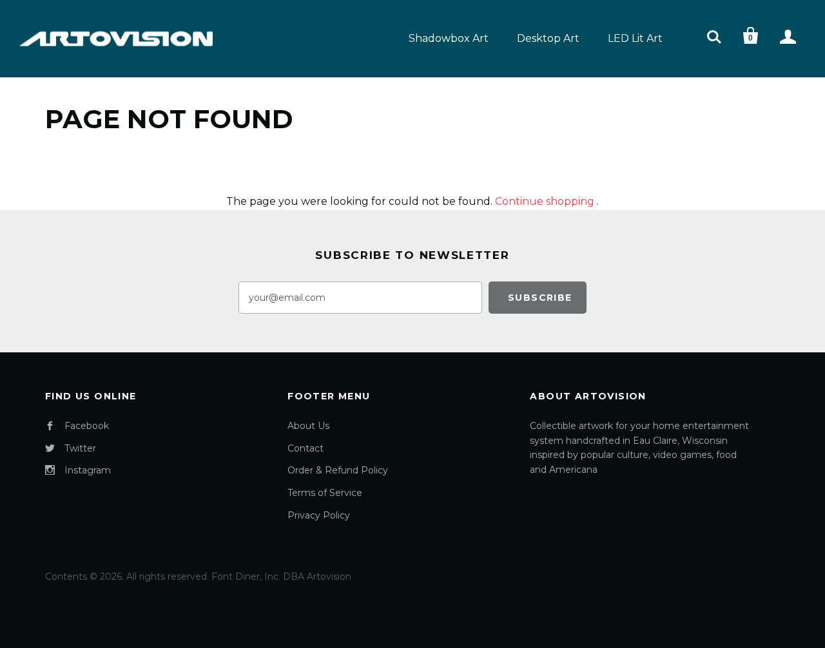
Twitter (80, 448)
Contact (305, 448)
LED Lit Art (635, 38)
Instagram (87, 470)
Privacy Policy (318, 515)
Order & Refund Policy (337, 470)
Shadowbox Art (449, 38)
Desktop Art (548, 38)
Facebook (86, 426)
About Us (308, 426)
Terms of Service (324, 493)
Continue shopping (544, 201)
